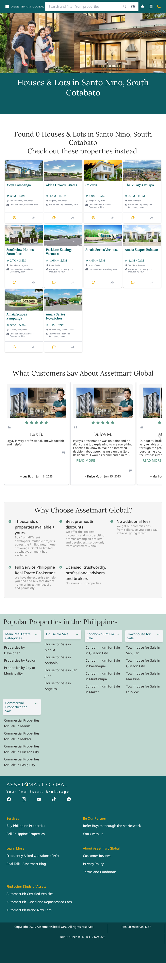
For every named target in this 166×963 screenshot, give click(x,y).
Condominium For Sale (100, 636)
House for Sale (57, 634)
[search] (125, 6)
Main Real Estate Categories (18, 636)
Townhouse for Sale (139, 636)
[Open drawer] (7, 6)
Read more (85, 460)
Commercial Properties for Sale (16, 707)
